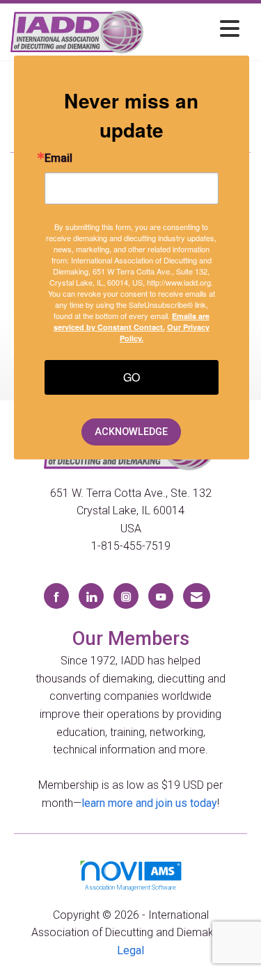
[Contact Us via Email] (196, 596)
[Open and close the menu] (195, 29)
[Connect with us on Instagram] (126, 596)
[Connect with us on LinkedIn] (91, 596)
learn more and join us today (149, 803)
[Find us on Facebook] (56, 596)
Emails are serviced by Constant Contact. (131, 321)
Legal (130, 950)
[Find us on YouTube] (160, 596)
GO (131, 377)
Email (58, 158)
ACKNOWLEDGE (131, 432)
